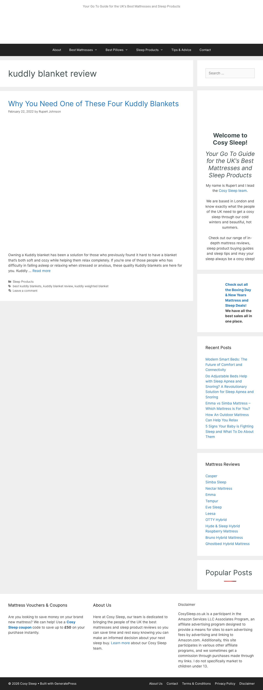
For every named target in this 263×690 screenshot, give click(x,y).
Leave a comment (25, 290)
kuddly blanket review (58, 286)
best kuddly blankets (27, 286)
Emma (210, 495)
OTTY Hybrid (216, 520)
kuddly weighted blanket (91, 286)
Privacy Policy (225, 683)
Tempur (211, 501)
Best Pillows (114, 50)
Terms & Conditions (196, 683)
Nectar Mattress (218, 488)
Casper (211, 476)
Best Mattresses (81, 50)
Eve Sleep (213, 507)
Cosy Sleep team (233, 191)
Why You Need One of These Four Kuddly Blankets (93, 103)
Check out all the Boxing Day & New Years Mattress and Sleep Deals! (238, 295)
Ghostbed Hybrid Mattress (227, 544)
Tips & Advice (181, 50)
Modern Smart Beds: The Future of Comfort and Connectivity (226, 364)
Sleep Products (147, 50)
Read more (41, 271)
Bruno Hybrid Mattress (224, 538)
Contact (205, 50)
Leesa (210, 513)
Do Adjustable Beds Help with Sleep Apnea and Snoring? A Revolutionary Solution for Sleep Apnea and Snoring (229, 386)
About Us (156, 683)
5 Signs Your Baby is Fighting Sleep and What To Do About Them (229, 431)
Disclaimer (247, 683)
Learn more (120, 643)
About (56, 50)
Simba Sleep (215, 482)
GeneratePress (65, 683)
